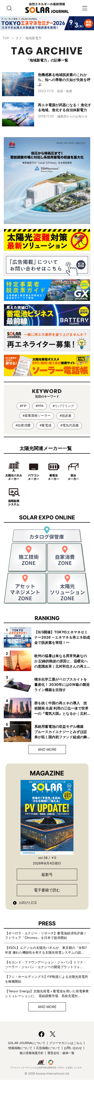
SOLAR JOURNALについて (26, 1043)
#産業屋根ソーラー (37, 415)
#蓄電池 (45, 425)
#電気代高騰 (69, 425)
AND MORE (47, 749)
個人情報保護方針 (32, 1053)
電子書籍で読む (47, 890)
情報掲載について (20, 1048)
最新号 (47, 874)
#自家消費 (23, 425)
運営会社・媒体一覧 (60, 1053)
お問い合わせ (73, 1048)
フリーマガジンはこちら (65, 1043)
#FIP (23, 406)
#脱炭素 (65, 415)
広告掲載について (48, 1048)
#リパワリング (63, 406)
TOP (6, 38)
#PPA (40, 406)
